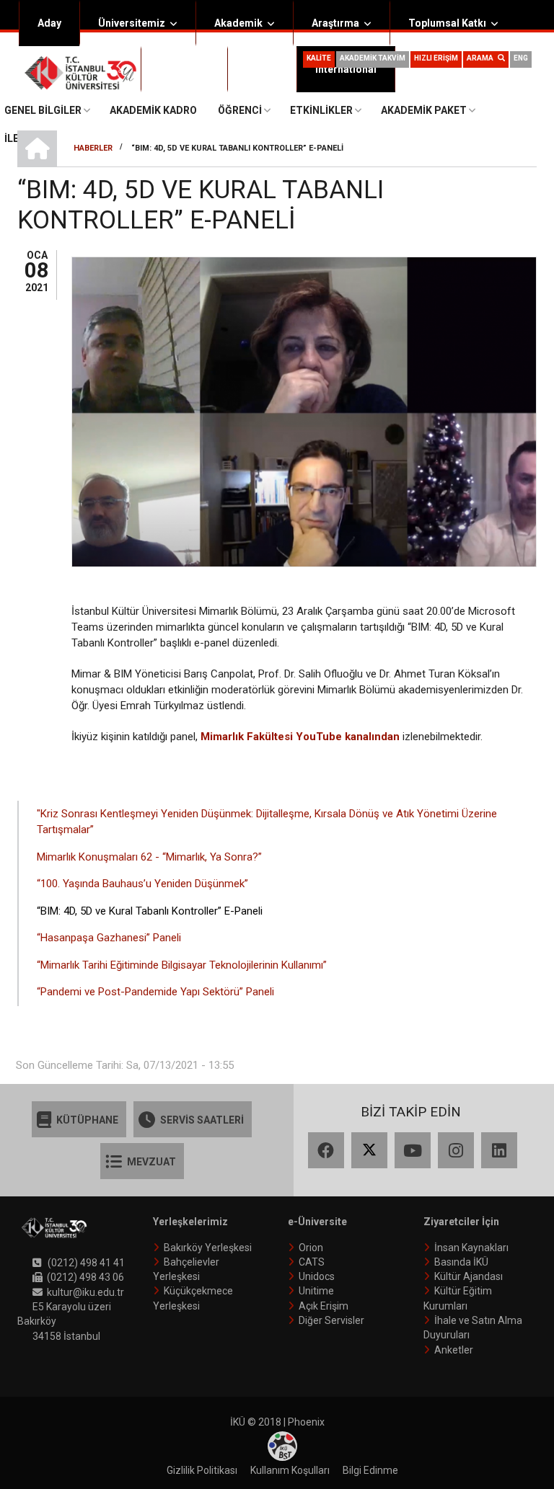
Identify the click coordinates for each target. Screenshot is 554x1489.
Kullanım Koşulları (290, 1470)
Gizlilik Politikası (202, 1470)
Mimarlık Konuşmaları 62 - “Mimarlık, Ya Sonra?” (149, 856)
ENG (521, 58)
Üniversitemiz (131, 23)
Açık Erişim (323, 1306)
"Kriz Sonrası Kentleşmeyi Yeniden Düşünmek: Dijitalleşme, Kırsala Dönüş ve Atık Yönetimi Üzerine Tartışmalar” (267, 822)
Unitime (316, 1291)
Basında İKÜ (461, 1262)
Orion (311, 1247)
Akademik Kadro (153, 110)
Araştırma (335, 23)
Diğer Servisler (331, 1320)
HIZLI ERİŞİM (436, 58)
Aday (49, 23)
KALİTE (319, 58)
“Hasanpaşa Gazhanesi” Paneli (109, 937)
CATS (312, 1262)
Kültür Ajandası (468, 1276)
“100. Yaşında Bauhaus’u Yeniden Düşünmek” (142, 883)
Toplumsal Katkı (447, 23)
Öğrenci (178, 69)
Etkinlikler (321, 110)
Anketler (453, 1350)
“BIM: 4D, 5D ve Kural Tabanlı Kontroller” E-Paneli (150, 910)
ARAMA (482, 58)
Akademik (238, 23)
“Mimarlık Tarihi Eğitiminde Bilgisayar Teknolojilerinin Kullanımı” (182, 965)
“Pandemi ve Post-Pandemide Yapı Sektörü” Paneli (155, 991)
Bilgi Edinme (370, 1470)
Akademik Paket (424, 110)
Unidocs (317, 1276)
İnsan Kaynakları (471, 1247)
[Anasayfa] (80, 72)
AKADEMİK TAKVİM (372, 58)
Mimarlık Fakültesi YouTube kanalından (300, 736)
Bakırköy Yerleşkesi (208, 1247)
